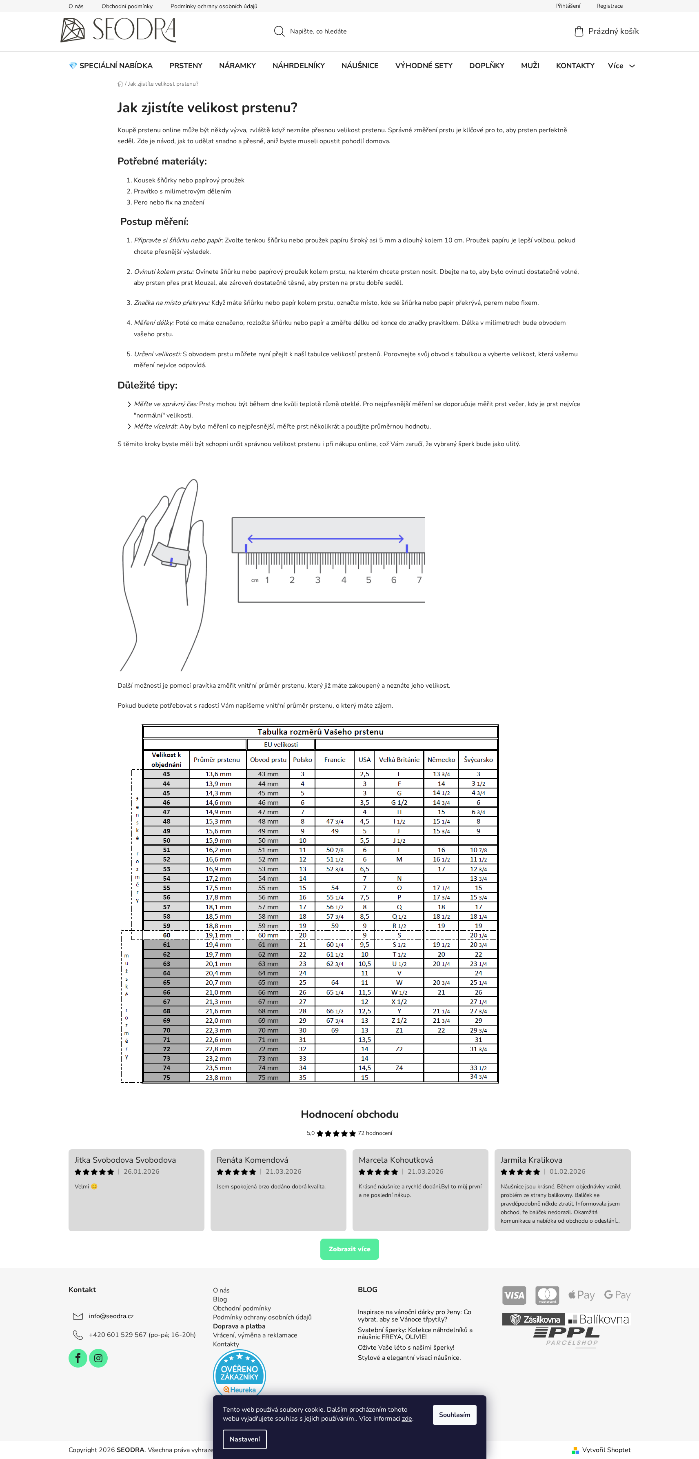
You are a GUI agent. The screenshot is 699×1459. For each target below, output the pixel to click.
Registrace (610, 6)
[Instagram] (98, 1358)
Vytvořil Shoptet (606, 1450)
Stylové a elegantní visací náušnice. (409, 1358)
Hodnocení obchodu (350, 1114)
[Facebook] (78, 1358)
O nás (76, 6)
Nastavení (245, 1439)
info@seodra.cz (111, 1316)
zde (407, 1418)
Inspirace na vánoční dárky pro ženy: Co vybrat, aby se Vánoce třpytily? (414, 1316)
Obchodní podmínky (127, 6)
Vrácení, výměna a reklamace (255, 1335)
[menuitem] (110, 66)
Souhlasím (454, 1414)
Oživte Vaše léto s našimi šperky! (406, 1348)
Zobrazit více (350, 1249)
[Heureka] (239, 1375)
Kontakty (226, 1344)
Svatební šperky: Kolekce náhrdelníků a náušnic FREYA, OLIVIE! (415, 1334)
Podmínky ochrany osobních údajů (214, 6)
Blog (220, 1299)
